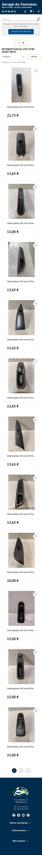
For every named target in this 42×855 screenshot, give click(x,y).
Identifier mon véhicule (21, 31)
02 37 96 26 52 (9, 11)
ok (21, 42)
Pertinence (14, 56)
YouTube (23, 815)
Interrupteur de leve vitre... (21, 106)
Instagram (28, 815)
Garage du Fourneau (19, 4)
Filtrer (34, 56)
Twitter (18, 815)
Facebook (13, 815)
